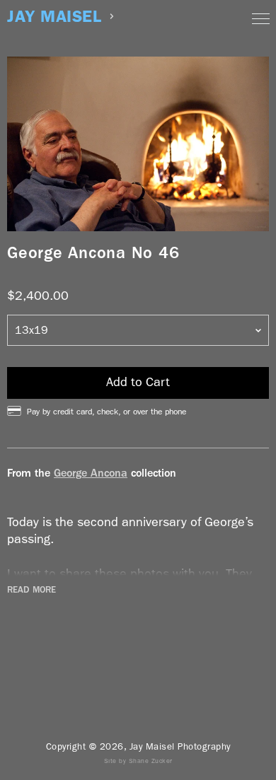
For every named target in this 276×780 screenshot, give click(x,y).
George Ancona (90, 472)
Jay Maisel (54, 16)
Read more (31, 589)
